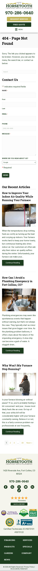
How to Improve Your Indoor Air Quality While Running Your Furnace (17, 196)
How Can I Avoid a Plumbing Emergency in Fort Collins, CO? (17, 281)
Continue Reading (15, 263)
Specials (27, 546)
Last (3, 108)
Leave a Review (19, 504)
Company (27, 553)
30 (22, 443)
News (7, 559)
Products (9, 546)
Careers (8, 553)
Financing (9, 540)
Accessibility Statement (19, 569)
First (3, 99)
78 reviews (22, 501)
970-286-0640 (19, 13)
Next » (29, 443)
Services (27, 540)
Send (5, 175)
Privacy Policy (29, 567)
